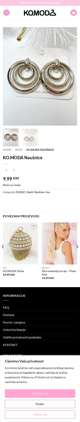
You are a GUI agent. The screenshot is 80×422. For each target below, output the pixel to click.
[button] (6, 12)
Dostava (8, 315)
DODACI (21, 192)
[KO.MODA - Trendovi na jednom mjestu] (40, 12)
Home (7, 149)
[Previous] (9, 76)
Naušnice (39, 192)
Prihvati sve (40, 393)
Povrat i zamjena (14, 322)
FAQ (6, 307)
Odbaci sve (40, 414)
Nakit (30, 192)
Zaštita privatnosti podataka (22, 337)
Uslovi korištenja (14, 329)
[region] (40, 388)
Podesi (40, 404)
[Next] (70, 76)
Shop (19, 149)
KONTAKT (10, 345)
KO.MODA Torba (13, 271)
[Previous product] (14, 170)
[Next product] (6, 170)
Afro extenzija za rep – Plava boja (59, 273)
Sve (48, 192)
